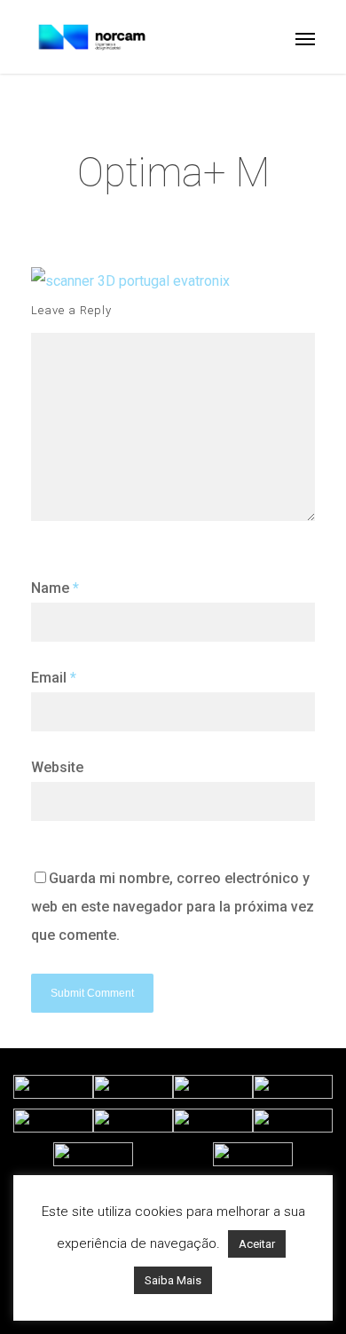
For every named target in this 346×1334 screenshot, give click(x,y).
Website (57, 767)
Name (55, 588)
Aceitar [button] (257, 1244)
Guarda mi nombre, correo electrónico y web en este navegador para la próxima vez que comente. (172, 906)
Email (53, 677)
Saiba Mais (173, 1280)
